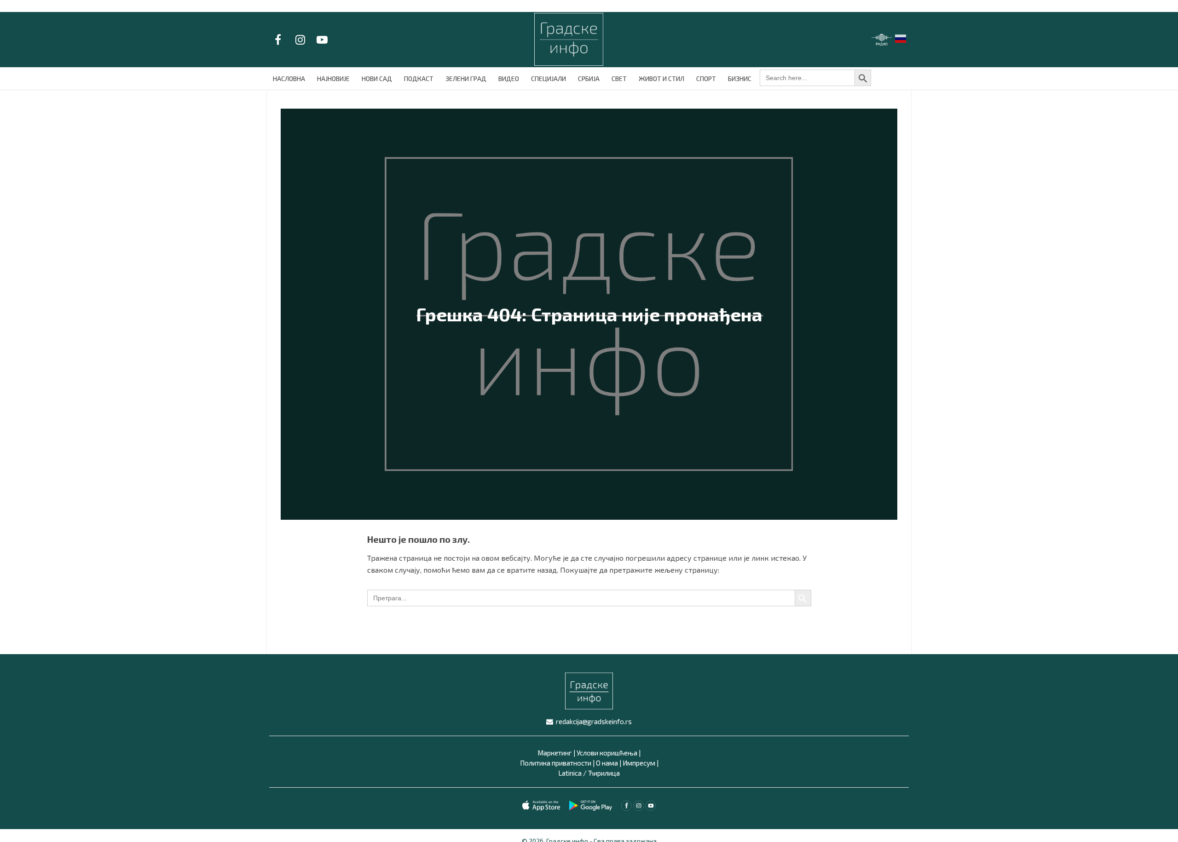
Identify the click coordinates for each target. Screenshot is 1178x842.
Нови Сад (377, 78)
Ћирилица (604, 773)
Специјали (548, 78)
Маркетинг (554, 753)
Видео (508, 78)
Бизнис (739, 78)
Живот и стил (661, 78)
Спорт (706, 78)
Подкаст (418, 78)
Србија (589, 78)
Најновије (333, 78)
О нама (607, 763)
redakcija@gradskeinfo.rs (594, 721)
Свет (619, 78)
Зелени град (465, 78)
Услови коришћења (607, 753)
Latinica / (572, 773)
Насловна (289, 78)
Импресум (639, 763)
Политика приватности (555, 763)
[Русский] (901, 37)
